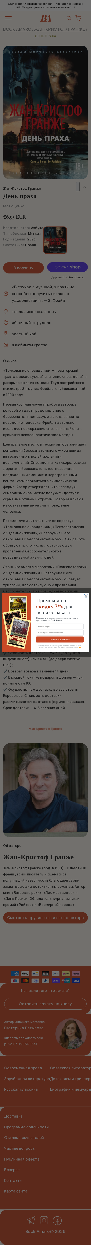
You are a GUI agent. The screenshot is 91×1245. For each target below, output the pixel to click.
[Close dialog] (86, 596)
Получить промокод (60, 639)
